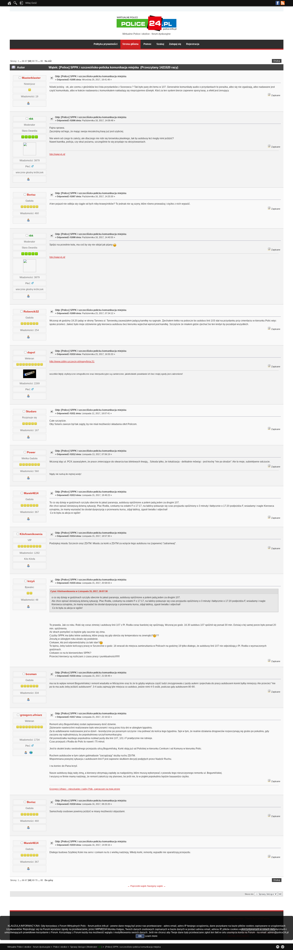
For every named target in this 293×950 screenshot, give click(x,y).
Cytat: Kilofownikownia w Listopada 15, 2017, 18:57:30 (79, 591)
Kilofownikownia (31, 534)
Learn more (151, 936)
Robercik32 (31, 311)
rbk (31, 118)
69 (33, 61)
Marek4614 (31, 493)
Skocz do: (249, 894)
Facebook (278, 3)
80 (41, 61)
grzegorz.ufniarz (31, 714)
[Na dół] (283, 947)
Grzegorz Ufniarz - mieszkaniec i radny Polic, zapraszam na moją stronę (84, 789)
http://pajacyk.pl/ (57, 154)
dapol (31, 352)
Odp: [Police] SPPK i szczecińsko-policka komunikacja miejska (90, 76)
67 (26, 61)
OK (140, 936)
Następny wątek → (156, 886)
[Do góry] (278, 947)
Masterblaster (31, 77)
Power (31, 452)
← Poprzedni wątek (137, 886)
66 (23, 61)
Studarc (31, 411)
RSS (283, 3)
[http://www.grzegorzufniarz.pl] (31, 753)
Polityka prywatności (105, 44)
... (21, 61)
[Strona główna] (9, 4)
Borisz (31, 194)
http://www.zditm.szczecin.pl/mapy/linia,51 (71, 361)
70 (36, 61)
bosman (31, 674)
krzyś (31, 581)
